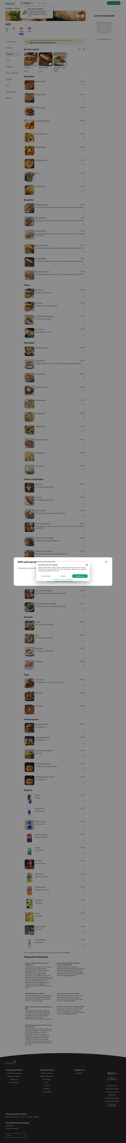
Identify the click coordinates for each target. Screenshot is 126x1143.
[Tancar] (106, 561)
